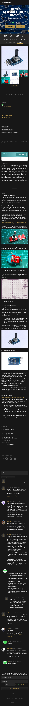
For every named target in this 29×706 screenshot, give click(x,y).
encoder (4, 132)
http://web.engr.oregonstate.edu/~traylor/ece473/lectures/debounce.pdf (17, 495)
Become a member (5, 674)
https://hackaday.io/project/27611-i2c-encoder (12, 393)
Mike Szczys (9, 648)
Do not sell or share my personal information (14, 700)
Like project (20, 26)
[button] (26, 2)
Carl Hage (9, 534)
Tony (15, 22)
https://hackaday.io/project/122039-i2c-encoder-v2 (13, 397)
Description (5, 39)
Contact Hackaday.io (13, 697)
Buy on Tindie (21, 154)
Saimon (8, 628)
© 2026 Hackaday (14, 702)
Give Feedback (22, 697)
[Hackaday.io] (6, 2)
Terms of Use (7, 698)
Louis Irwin (9, 521)
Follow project (10, 26)
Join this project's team (6, 106)
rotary (10, 132)
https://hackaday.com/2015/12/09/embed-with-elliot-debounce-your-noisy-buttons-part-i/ (13, 223)
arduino (15, 132)
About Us (6, 697)
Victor (8, 487)
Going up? (15, 693)
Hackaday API (21, 698)
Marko (8, 501)
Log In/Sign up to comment (8, 477)
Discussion (20, 42)
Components (22, 39)
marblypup (9, 612)
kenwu (8, 480)
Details (11, 39)
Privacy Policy (14, 698)
